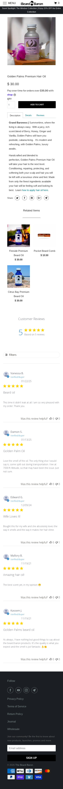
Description (15, 115)
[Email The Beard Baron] (35, 690)
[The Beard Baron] (31, 3)
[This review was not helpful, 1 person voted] (56, 542)
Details (28, 115)
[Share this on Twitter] (17, 197)
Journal (11, 721)
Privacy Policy (15, 699)
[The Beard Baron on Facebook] (11, 690)
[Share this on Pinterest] (31, 197)
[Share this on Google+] (39, 197)
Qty (9, 99)
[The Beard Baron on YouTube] (19, 690)
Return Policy (15, 714)
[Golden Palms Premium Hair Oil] (31, 41)
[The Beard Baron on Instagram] (27, 690)
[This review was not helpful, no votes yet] (56, 418)
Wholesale (13, 729)
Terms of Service (16, 706)
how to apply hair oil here (35, 190)
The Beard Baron (24, 765)
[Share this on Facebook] (24, 197)
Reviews (40, 115)
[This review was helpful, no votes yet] (51, 418)
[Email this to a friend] (46, 197)
